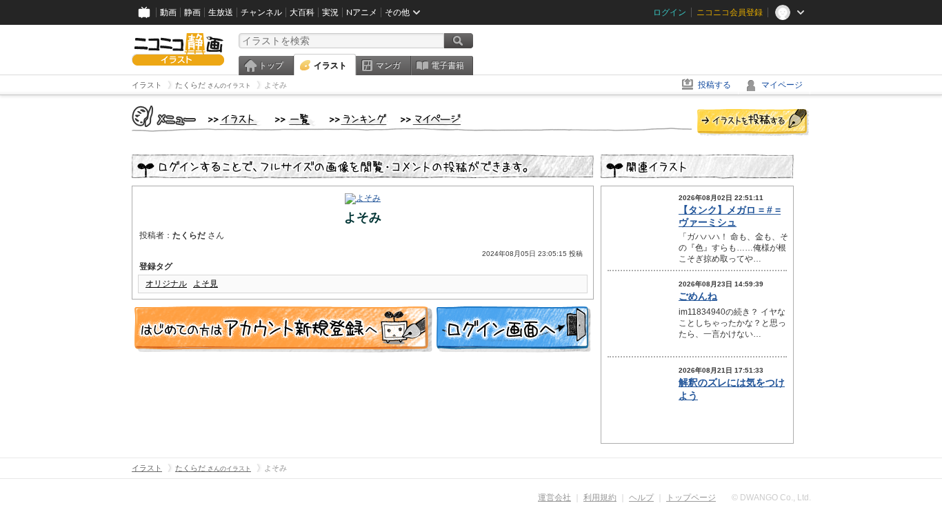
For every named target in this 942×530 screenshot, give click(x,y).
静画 (192, 12)
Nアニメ (361, 12)
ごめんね (698, 296)
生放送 (220, 12)
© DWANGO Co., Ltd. (771, 497)
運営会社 (554, 497)
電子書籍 (447, 65)
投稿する (714, 85)
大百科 (302, 12)
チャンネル (261, 12)
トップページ (691, 497)
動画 (168, 12)
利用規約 (600, 497)
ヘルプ (641, 497)
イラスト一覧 (295, 120)
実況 (330, 12)
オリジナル (166, 283)
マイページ (782, 85)
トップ (271, 65)
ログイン (669, 12)
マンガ (388, 65)
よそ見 (205, 283)
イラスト (330, 65)
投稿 (753, 123)
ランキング (358, 120)
